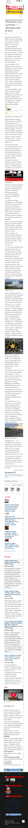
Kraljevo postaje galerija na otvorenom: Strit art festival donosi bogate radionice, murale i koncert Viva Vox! (12, 508)
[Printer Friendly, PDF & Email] (18, 470)
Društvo (9, 800)
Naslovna (7, 820)
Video (13, 485)
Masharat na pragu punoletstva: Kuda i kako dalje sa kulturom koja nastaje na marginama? (11, 534)
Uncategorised (10, 808)
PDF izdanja (14, 803)
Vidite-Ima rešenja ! (10, 810)
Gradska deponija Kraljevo (12, 474)
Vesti (17, 808)
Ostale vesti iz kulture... (10, 551)
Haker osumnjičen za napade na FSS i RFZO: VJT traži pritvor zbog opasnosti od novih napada (13, 657)
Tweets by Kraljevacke (8, 701)
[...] (11, 587)
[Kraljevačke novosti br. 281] (13, 489)
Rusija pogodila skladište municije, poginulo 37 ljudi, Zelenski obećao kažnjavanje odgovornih (13, 593)
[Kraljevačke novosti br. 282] (7, 489)
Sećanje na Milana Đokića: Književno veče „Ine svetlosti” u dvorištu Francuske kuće (12, 545)
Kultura (8, 803)
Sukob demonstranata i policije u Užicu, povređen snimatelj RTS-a (12, 562)
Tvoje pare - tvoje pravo (13, 805)
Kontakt (6, 824)
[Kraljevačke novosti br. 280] (19, 489)
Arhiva (7, 485)
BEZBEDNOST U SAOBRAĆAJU (12, 797)
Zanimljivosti (7, 823)
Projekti (19, 485)
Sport (7, 805)
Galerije (20, 800)
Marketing (13, 823)
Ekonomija (16, 800)
